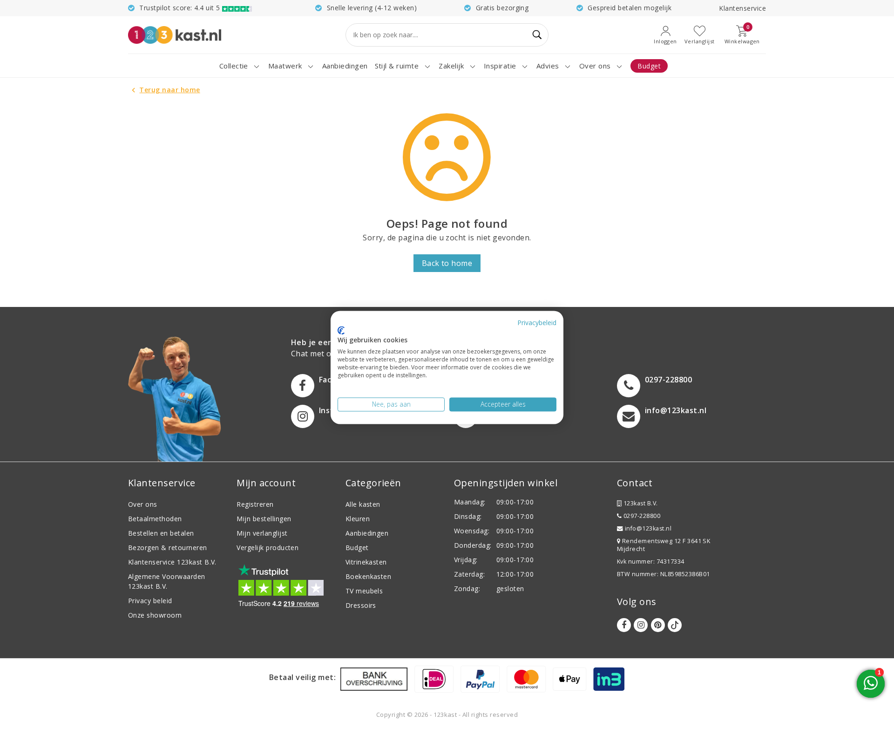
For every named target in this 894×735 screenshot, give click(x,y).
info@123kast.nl (648, 528)
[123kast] (174, 34)
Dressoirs (360, 605)
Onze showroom (155, 615)
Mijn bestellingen (264, 518)
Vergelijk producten (267, 547)
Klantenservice (742, 8)
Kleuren (357, 518)
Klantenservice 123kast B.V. (172, 562)
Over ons (142, 504)
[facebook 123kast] (624, 625)
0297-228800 (641, 516)
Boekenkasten (368, 576)
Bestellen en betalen (161, 533)
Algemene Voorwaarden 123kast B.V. (166, 581)
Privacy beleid (150, 600)
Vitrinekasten (366, 562)
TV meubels (364, 590)
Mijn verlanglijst (262, 533)
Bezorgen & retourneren (167, 547)
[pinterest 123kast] (658, 625)
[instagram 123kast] (641, 625)
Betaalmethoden (155, 518)
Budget (357, 547)
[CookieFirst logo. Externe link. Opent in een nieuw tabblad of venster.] (341, 330)
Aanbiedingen (367, 533)
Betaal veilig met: (302, 677)
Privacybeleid (536, 322)
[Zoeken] (537, 35)
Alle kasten (362, 504)
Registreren (255, 504)
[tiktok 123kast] (675, 625)
